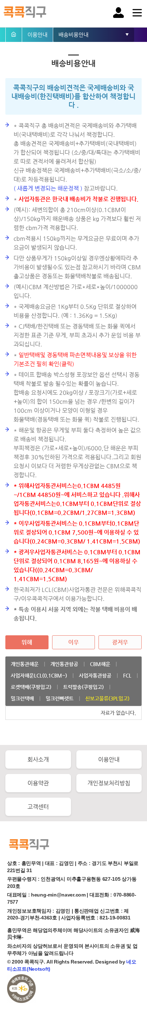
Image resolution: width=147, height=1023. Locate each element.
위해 (26, 642)
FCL (127, 675)
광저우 (120, 642)
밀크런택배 (22, 698)
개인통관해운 (25, 664)
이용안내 (109, 759)
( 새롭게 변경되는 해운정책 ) (48, 188)
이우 (73, 642)
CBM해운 (100, 664)
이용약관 (38, 783)
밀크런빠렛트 (60, 698)
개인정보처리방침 (108, 783)
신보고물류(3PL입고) (107, 698)
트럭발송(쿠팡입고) (83, 687)
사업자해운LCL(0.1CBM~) (39, 675)
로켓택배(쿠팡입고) (31, 687)
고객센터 (38, 806)
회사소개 (38, 759)
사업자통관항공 (95, 675)
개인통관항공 (64, 664)
